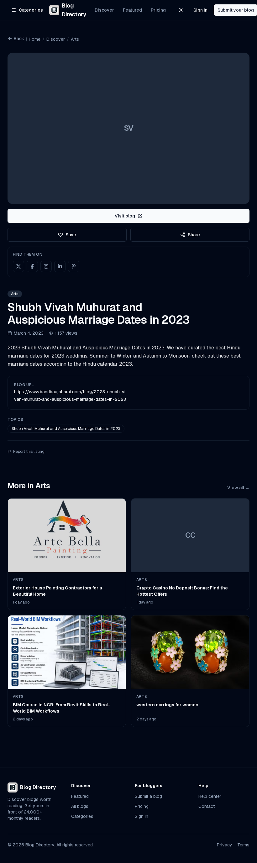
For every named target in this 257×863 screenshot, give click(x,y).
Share (194, 235)
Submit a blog (148, 796)
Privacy (224, 845)
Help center (209, 796)
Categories (82, 816)
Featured (132, 10)
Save (71, 235)
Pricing (158, 10)
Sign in (200, 10)
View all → (238, 487)
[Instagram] (46, 266)
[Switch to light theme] (181, 10)
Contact (206, 806)
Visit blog (125, 216)
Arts (75, 39)
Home (34, 39)
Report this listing (29, 451)
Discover (104, 10)
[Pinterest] (73, 266)
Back (19, 38)
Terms (243, 845)
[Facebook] (32, 266)
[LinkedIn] (60, 266)
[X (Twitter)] (18, 266)
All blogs (79, 806)
